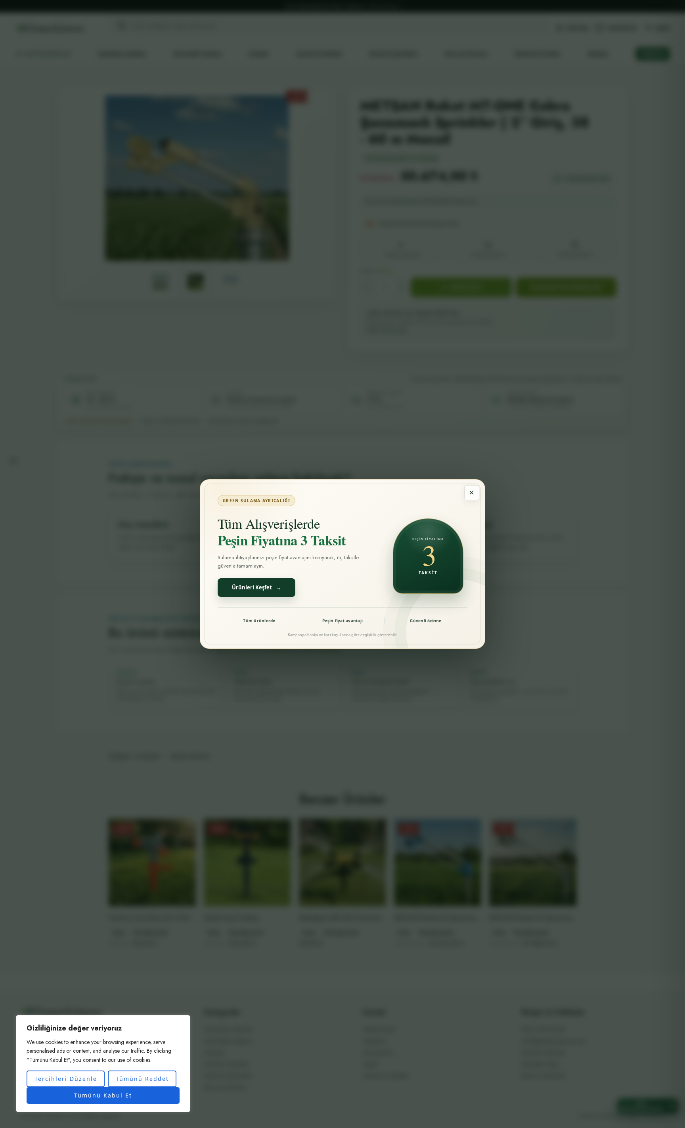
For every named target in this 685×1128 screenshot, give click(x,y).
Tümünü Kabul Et (103, 1095)
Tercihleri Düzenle (65, 1078)
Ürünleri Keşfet (256, 587)
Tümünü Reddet (142, 1078)
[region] (103, 1063)
